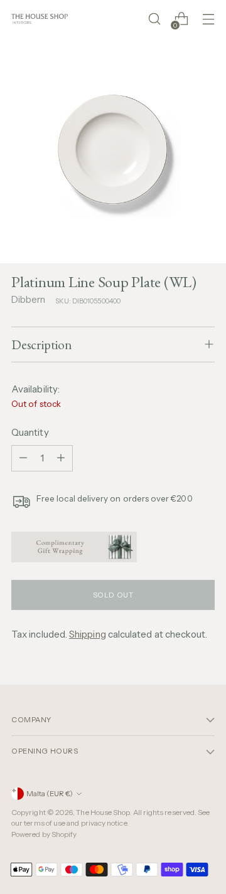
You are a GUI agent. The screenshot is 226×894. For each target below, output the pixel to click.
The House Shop (102, 812)
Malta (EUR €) (49, 793)
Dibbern (28, 299)
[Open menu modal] (208, 19)
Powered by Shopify (44, 834)
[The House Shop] (39, 18)
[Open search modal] (154, 19)
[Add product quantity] (61, 458)
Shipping (87, 634)
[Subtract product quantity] (23, 458)
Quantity (30, 432)
